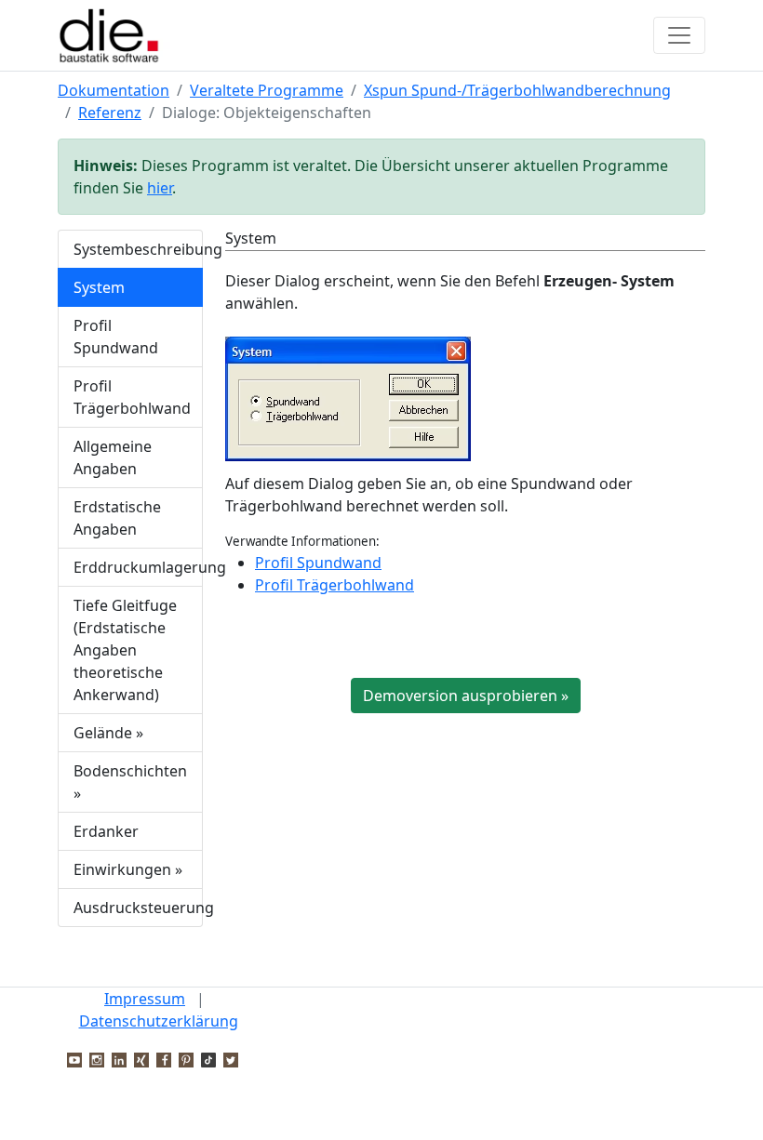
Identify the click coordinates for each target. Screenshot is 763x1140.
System (99, 287)
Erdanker (106, 831)
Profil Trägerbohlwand (132, 397)
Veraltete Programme (266, 90)
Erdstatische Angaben (117, 518)
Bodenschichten (130, 782)
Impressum (144, 998)
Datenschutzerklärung (158, 1021)
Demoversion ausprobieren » (466, 695)
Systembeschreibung (138, 249)
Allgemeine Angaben (113, 457)
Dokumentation (113, 90)
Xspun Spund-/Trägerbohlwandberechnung (517, 90)
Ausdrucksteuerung (138, 907)
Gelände (108, 732)
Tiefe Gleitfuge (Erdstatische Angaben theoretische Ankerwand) (125, 650)
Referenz (109, 112)
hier (159, 188)
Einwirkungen (128, 869)
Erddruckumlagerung (138, 567)
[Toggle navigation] (679, 35)
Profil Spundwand (116, 336)
